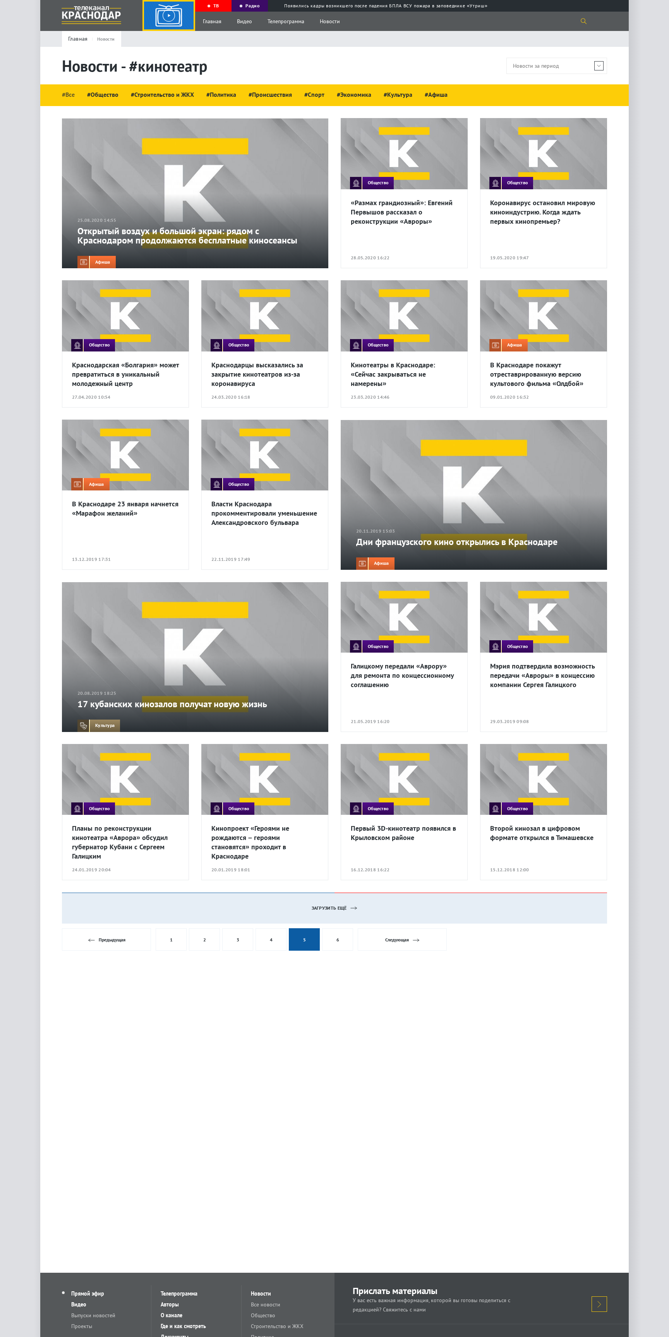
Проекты (81, 1326)
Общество (263, 1315)
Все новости (265, 1304)
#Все (68, 94)
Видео (244, 21)
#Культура (398, 94)
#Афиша (436, 94)
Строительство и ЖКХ (277, 1326)
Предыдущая (112, 940)
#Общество (102, 94)
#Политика (221, 94)
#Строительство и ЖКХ (162, 94)
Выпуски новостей (93, 1315)
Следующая (397, 940)
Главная (212, 21)
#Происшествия (270, 94)
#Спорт (314, 94)
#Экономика (354, 94)
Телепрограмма (286, 21)
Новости (330, 21)
